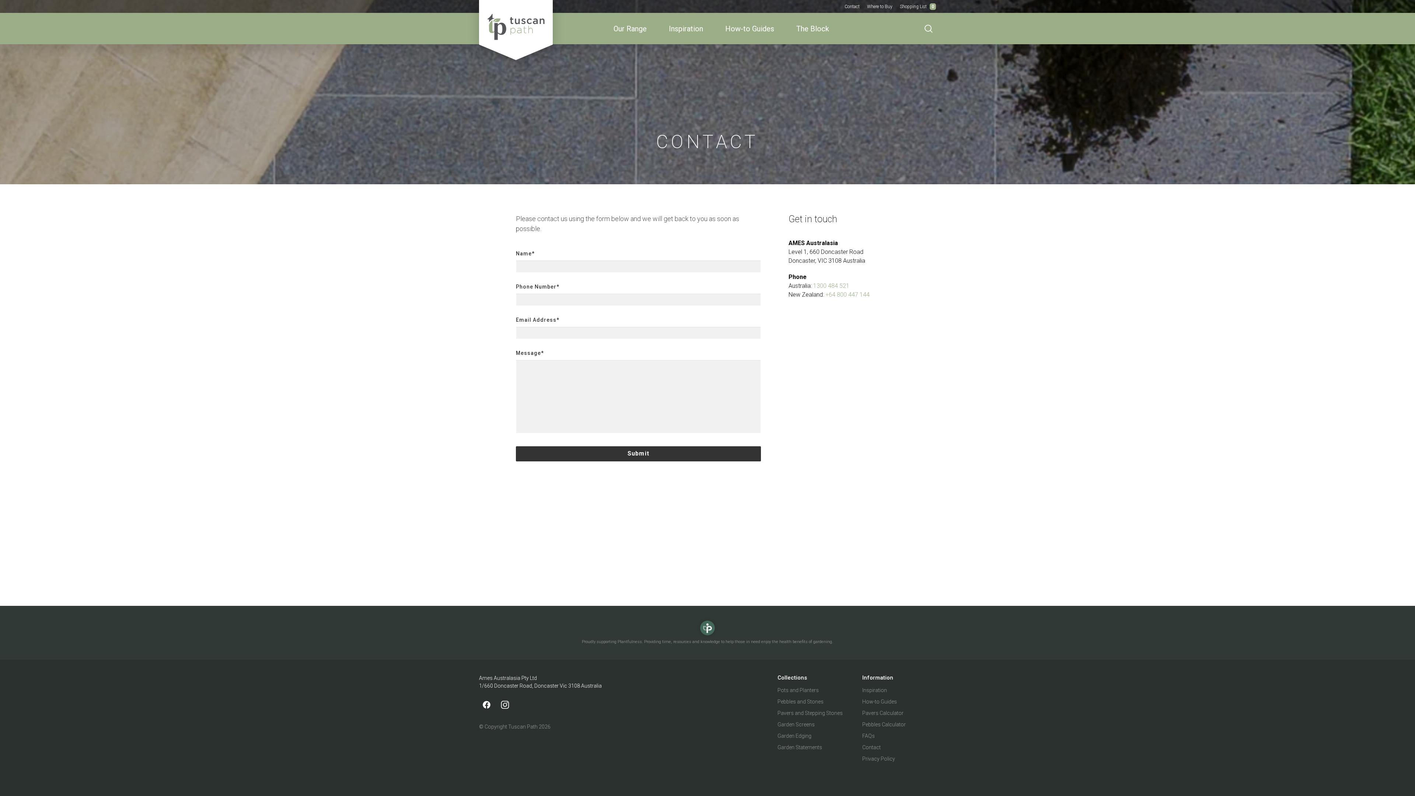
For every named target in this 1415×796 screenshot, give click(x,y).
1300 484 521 (831, 285)
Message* (530, 353)
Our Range (630, 28)
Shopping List (917, 6)
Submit (638, 453)
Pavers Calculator (883, 713)
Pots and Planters (798, 690)
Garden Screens (796, 724)
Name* (525, 253)
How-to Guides (749, 28)
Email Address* (537, 320)
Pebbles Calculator (884, 724)
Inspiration (686, 28)
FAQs (868, 736)
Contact (852, 6)
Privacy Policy (878, 759)
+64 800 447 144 (847, 294)
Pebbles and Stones (801, 702)
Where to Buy (879, 6)
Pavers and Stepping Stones (810, 713)
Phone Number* (537, 287)
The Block (812, 28)
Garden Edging (794, 736)
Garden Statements (800, 747)
